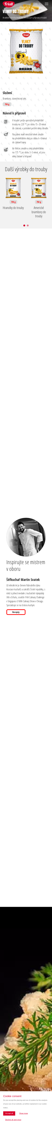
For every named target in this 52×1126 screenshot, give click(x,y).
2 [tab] (28, 225)
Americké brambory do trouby (39, 212)
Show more (23, 1113)
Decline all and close (13, 1120)
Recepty (15, 612)
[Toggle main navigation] (46, 4)
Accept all (9, 1113)
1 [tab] (24, 225)
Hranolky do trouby (13, 208)
